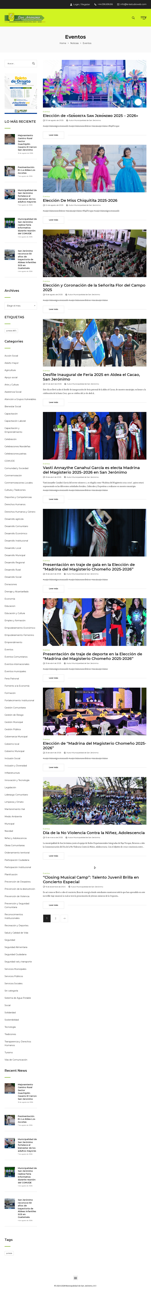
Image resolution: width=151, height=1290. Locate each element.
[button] (75, 1277)
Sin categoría (11, 990)
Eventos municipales (15, 671)
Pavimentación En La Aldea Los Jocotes (26, 170)
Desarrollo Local (13, 548)
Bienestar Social (13, 406)
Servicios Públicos (14, 976)
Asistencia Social (13, 392)
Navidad (9, 831)
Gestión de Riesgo (14, 715)
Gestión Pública (13, 729)
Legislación (10, 787)
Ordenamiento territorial (17, 852)
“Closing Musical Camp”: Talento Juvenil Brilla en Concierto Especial (91, 879)
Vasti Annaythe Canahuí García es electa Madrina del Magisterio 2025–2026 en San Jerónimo (91, 470)
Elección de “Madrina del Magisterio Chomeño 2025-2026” (94, 745)
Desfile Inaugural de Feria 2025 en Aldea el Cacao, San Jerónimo (91, 377)
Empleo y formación (15, 620)
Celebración (11, 439)
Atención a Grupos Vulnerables (20, 399)
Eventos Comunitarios (16, 656)
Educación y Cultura (15, 613)
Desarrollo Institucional (16, 540)
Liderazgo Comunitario (16, 794)
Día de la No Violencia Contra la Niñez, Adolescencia (94, 832)
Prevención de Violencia (17, 896)
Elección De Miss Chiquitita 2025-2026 (80, 200)
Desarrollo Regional (15, 562)
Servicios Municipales (15, 969)
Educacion (10, 606)
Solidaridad (10, 1012)
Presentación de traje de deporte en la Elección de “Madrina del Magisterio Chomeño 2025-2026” (92, 656)
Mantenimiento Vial (15, 809)
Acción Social (11, 355)
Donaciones (11, 584)
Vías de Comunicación (16, 1059)
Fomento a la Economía (17, 686)
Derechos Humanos (15, 504)
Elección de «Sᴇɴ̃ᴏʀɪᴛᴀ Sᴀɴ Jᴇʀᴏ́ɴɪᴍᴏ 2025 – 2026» (90, 115)
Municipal (9, 823)
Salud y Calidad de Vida (16, 932)
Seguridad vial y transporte (18, 961)
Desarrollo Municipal (15, 555)
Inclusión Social (12, 758)
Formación (10, 693)
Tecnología (10, 1027)
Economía (10, 599)
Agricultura (10, 370)
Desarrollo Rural (13, 569)
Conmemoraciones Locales (19, 482)
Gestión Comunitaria (15, 707)
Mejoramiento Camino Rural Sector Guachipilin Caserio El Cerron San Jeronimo (27, 142)
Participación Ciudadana (17, 860)
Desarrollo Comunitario (16, 526)
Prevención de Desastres (18, 881)
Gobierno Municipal (14, 751)
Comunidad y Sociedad (16, 468)
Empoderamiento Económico (20, 628)
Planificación (11, 874)
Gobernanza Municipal (16, 736)
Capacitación (11, 413)
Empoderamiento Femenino (19, 635)
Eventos (9, 649)
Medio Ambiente (13, 816)
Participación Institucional (18, 867)
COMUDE (10, 461)
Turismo (9, 1052)
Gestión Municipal (14, 722)
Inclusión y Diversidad (16, 765)
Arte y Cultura (12, 384)
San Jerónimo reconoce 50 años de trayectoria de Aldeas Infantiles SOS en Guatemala (27, 260)
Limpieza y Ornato (14, 802)
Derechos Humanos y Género (20, 511)
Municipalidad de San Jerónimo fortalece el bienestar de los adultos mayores (27, 196)
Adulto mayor (12, 363)
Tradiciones (10, 1034)
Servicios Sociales (13, 983)
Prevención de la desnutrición (20, 889)
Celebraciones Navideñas (17, 446)
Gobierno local (12, 744)
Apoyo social (11, 377)
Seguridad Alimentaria (16, 947)
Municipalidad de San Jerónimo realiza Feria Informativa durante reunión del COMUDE (27, 226)
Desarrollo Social (13, 577)
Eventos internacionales (17, 664)
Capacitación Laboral (15, 421)
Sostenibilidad (12, 1019)
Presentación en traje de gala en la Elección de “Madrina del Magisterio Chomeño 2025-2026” (89, 567)
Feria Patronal (12, 678)
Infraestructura (12, 773)
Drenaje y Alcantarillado (17, 591)
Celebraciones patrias (15, 453)
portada (11, 331)
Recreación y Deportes (16, 925)
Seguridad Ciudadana (15, 954)
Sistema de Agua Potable (18, 998)
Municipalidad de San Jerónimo (87, 120)
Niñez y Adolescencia (16, 838)
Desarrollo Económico (16, 533)
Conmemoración (13, 475)
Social (7, 1005)
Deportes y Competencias (18, 497)
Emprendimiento (13, 642)
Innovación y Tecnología (17, 780)
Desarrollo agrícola (14, 519)
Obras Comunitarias (15, 845)
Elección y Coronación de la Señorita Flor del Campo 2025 (94, 287)
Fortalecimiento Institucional (19, 700)
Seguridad (10, 940)
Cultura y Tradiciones (15, 490)
